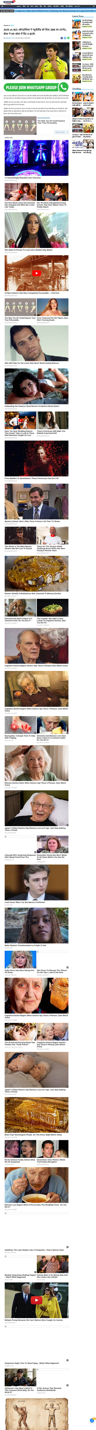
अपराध (36, 6)
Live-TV (77, 6)
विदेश (23, 6)
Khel (12, 25)
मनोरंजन (50, 6)
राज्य (32, 6)
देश (28, 6)
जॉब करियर (56, 6)
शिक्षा (41, 6)
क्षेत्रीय (62, 6)
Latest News (78, 16)
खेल (45, 6)
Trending (76, 88)
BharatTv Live (10, 38)
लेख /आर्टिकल (69, 6)
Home (19, 6)
